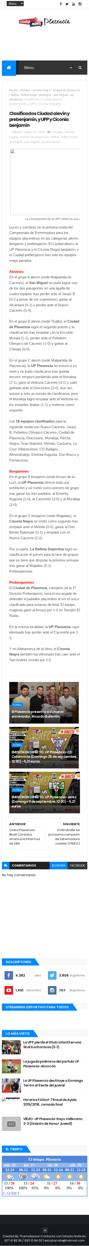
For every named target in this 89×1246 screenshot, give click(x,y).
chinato (25, 90)
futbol (15, 95)
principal (45, 95)
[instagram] (80, 4)
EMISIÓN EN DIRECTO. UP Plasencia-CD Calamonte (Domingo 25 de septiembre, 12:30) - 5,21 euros (44, 757)
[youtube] (73, 4)
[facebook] (60, 4)
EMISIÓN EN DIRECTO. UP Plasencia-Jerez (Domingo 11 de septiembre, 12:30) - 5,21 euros (44, 802)
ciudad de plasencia (66, 90)
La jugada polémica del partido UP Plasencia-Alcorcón (51, 1064)
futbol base (29, 95)
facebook (77, 865)
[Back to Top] (45, 1230)
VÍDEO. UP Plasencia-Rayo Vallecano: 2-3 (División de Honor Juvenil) (53, 1121)
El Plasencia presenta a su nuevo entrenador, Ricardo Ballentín (38, 714)
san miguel (60, 95)
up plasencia (51, 142)
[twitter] (67, 4)
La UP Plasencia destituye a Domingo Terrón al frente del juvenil (53, 1083)
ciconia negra (41, 90)
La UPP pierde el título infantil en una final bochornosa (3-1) (52, 1044)
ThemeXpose (29, 1236)
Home (13, 90)
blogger (58, 865)
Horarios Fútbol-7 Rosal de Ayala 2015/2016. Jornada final (50, 1102)
